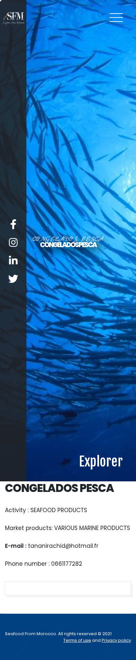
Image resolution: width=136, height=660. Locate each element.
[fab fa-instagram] (13, 332)
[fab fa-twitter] (13, 368)
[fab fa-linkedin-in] (13, 350)
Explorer (101, 640)
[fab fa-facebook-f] (13, 313)
